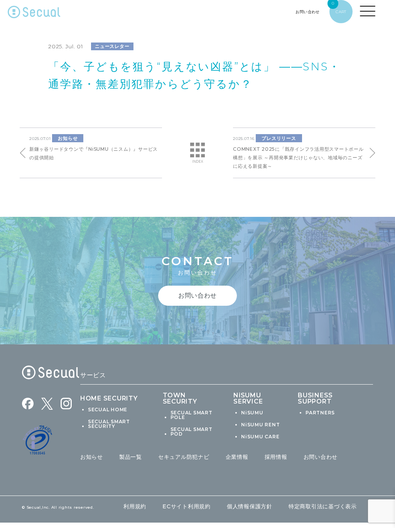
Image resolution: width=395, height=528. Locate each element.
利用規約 (134, 506)
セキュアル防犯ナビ (183, 456)
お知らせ (91, 456)
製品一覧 (130, 456)
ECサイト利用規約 (186, 506)
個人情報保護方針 (249, 506)
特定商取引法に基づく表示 (323, 506)
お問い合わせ (321, 456)
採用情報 (276, 456)
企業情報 (237, 456)
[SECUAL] (34, 13)
